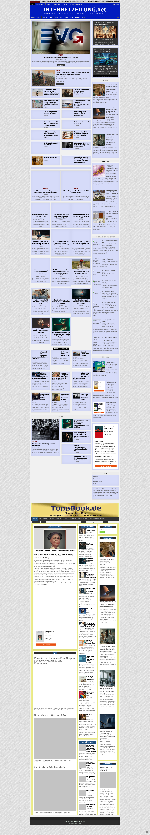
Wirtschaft (45, 17)
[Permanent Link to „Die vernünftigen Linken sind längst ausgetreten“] (37, 114)
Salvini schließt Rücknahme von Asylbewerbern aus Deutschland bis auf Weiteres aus (51, 103)
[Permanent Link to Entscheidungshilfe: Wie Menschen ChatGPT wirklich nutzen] (76, 198)
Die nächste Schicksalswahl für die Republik (51, 144)
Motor (71, 17)
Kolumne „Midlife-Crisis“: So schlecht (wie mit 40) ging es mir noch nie (40, 261)
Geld (61, 17)
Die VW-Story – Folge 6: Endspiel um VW (65, 372)
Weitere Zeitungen (39, 4)
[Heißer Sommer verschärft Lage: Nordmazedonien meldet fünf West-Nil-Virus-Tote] (99, 178)
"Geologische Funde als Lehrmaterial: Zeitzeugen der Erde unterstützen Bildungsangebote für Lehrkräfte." (112, 90)
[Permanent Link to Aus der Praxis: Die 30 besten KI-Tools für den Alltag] (41, 227)
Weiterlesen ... (61, 65)
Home (32, 4)
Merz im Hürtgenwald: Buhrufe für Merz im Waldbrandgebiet (80, 113)
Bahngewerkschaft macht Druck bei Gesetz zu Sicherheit (61, 57)
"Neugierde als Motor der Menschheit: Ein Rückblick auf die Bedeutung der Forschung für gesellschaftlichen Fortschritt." (112, 141)
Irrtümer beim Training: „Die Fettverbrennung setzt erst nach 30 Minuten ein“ (81, 320)
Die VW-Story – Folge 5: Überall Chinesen (85, 372)
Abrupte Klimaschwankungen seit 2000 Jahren (111, 385)
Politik (39, 17)
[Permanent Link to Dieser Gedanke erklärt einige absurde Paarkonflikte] (45, 406)
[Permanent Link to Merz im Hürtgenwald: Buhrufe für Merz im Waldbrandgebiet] (67, 114)
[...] (106, 46)
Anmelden (95, 478)
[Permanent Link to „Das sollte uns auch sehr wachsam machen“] (37, 160)
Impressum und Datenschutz (76, 4)
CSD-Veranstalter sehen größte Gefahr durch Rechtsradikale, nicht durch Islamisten (51, 134)
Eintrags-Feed (96, 481)
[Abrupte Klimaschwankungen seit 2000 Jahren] (99, 394)
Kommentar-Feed (97, 484)
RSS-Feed (58, 59)
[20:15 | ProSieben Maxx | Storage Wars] (97, 250)
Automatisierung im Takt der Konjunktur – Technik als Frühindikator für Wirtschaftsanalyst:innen (104, 54)
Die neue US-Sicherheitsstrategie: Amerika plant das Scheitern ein (81, 424)
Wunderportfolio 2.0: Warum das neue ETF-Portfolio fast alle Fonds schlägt (40, 349)
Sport (51, 17)
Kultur (65, 4)
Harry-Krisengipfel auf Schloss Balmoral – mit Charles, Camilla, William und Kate (82, 412)
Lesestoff (49, 4)
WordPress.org (96, 486)
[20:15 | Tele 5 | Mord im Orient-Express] (97, 290)
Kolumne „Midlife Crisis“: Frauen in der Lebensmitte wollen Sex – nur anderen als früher (81, 261)
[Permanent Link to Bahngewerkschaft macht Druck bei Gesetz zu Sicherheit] (61, 37)
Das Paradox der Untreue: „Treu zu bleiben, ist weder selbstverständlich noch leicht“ (61, 261)
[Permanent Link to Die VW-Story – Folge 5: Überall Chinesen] (76, 372)
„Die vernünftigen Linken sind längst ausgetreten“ (50, 112)
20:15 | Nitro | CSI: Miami (108, 294)
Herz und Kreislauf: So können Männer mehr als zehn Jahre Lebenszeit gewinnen (81, 290)
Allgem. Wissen (57, 4)
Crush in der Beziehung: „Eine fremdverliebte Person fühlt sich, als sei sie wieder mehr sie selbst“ (61, 291)
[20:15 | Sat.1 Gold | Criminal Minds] (97, 280)
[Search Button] (118, 17)
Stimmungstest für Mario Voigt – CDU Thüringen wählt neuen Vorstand (81, 144)
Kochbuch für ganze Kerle (100, 22)
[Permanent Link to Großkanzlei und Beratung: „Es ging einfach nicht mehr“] (41, 282)
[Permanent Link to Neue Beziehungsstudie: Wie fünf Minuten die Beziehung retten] (41, 313)
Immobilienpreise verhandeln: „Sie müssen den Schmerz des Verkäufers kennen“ (41, 175)
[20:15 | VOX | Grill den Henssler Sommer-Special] (97, 346)
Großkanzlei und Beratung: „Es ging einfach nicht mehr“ (40, 289)
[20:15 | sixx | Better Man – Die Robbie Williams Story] (97, 267)
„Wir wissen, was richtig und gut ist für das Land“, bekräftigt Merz (81, 91)
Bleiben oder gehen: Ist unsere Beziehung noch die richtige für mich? (81, 235)
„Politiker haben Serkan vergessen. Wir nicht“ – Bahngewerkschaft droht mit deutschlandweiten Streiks (51, 92)
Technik (66, 17)
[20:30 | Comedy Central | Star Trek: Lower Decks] (97, 312)
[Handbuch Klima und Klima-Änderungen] (99, 374)
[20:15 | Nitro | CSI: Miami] (97, 301)
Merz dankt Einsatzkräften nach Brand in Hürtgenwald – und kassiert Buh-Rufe (81, 133)
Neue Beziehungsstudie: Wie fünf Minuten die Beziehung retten (40, 320)
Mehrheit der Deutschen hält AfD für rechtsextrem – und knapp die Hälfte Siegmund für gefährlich (73, 74)
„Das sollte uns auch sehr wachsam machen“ (50, 158)
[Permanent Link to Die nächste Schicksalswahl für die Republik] (37, 147)
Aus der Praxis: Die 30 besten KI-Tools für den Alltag (80, 176)
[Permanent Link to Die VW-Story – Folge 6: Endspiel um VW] (56, 372)
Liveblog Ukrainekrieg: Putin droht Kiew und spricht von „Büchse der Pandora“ (51, 123)
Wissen (83, 17)
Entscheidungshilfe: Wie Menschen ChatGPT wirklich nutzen (60, 175)
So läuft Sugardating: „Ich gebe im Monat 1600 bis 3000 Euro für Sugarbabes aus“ (61, 320)
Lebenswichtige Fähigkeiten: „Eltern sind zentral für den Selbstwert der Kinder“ (61, 235)
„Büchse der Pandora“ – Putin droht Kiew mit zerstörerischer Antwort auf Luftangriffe (82, 103)
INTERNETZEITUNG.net (75, 9)
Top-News (33, 17)
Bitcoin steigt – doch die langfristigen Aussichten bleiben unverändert (80, 434)
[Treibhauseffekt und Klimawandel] (99, 416)
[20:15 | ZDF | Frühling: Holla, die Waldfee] (97, 329)
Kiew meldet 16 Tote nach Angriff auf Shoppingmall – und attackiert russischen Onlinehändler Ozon (81, 159)
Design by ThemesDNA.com (75, 826)
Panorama (77, 17)
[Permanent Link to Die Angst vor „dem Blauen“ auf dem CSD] (67, 124)
